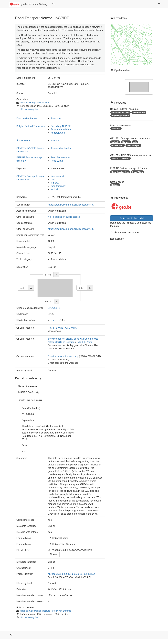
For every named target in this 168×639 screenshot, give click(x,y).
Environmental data (61, 129)
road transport (58, 185)
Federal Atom (58, 132)
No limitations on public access (64, 216)
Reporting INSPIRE (61, 126)
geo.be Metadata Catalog (33, 4)
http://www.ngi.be (29, 109)
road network (57, 176)
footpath (55, 189)
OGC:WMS (71, 327)
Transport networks (61, 148)
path (53, 179)
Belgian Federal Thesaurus (30, 126)
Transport (56, 118)
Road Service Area (60, 157)
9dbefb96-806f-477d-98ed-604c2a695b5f (73, 573)
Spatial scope (23, 140)
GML (53, 320)
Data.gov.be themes (26, 118)
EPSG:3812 (54, 307)
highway (55, 182)
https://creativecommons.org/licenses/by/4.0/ (71, 204)
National (55, 140)
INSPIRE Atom (84, 342)
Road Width (57, 160)
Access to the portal (133, 218)
